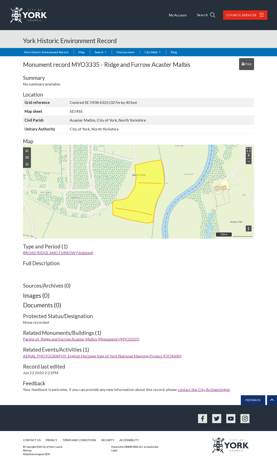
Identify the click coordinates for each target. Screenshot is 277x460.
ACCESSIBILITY (129, 440)
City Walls (151, 52)
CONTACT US (32, 440)
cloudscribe (152, 446)
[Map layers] (27, 151)
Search (99, 52)
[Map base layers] (27, 157)
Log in (114, 450)
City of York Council (52, 446)
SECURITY (107, 440)
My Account (178, 15)
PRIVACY (51, 440)
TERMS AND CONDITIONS (79, 440)
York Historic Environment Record (46, 52)
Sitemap (27, 450)
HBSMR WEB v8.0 (133, 446)
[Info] (27, 164)
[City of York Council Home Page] (28, 15)
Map (81, 52)
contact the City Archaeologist (204, 389)
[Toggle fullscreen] (249, 150)
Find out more (125, 52)
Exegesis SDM (42, 454)
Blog (174, 52)
